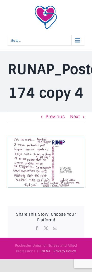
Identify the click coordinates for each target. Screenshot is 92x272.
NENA (45, 251)
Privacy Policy (64, 251)
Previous (55, 117)
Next (75, 117)
